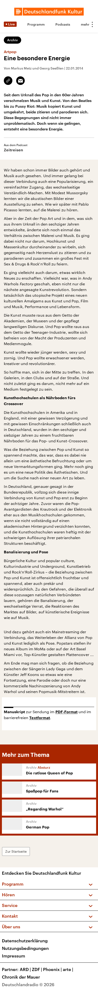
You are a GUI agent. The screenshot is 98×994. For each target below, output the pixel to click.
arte (68, 969)
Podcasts (62, 24)
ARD (25, 969)
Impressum (13, 955)
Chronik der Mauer (21, 977)
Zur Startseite (16, 851)
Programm (36, 24)
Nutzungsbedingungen (25, 948)
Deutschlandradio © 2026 (28, 984)
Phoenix (52, 969)
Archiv (12, 40)
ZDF (37, 969)
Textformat (39, 718)
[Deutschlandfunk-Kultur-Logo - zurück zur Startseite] (49, 12)
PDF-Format (66, 712)
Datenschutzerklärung (25, 940)
